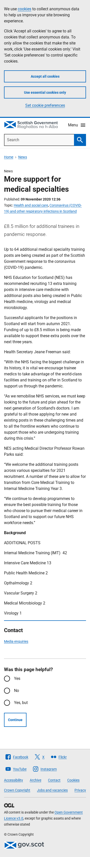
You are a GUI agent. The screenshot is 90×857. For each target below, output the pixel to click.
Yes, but (21, 702)
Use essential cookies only (45, 92)
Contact (54, 780)
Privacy (80, 790)
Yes (17, 678)
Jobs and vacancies (52, 790)
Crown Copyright (17, 790)
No (16, 690)
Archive (35, 780)
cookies (24, 9)
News (22, 157)
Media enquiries (16, 641)
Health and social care (31, 205)
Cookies (73, 780)
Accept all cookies (45, 76)
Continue (15, 720)
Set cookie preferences (45, 105)
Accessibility (13, 780)
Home (8, 157)
